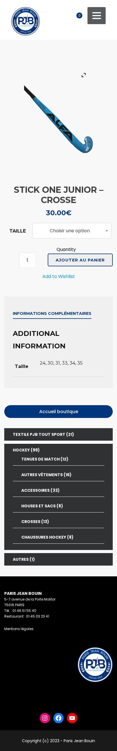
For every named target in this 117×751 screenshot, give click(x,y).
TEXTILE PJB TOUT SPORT (39, 434)
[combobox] (71, 231)
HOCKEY (21, 450)
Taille (17, 231)
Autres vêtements (42, 475)
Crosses (30, 521)
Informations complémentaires (52, 313)
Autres (21, 559)
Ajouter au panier (80, 260)
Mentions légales (19, 628)
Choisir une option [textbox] (70, 230)
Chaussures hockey (43, 537)
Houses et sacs (38, 506)
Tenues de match (40, 459)
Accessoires (35, 490)
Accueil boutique (58, 411)
